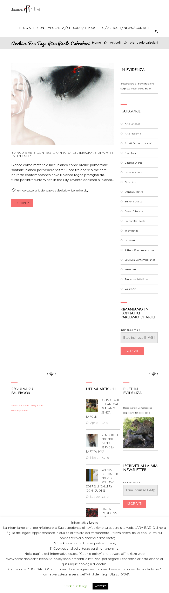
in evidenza (133, 70)
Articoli (114, 28)
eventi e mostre (134, 211)
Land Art (130, 240)
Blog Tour (130, 152)
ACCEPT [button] (100, 586)
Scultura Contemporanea (140, 259)
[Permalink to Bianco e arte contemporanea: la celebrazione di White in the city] (62, 144)
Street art (130, 269)
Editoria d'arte (133, 201)
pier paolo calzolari (144, 42)
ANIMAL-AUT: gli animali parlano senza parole (103, 408)
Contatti (143, 28)
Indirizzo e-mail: (130, 329)
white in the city (77, 190)
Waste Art (130, 288)
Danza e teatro (134, 191)
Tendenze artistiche (136, 279)
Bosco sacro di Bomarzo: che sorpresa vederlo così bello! (137, 410)
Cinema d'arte (133, 162)
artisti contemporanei (138, 143)
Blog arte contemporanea (41, 28)
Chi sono (74, 28)
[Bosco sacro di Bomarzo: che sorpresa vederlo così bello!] (138, 432)
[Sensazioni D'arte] (25, 9)
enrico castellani (28, 190)
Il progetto (95, 28)
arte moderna (133, 133)
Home (96, 42)
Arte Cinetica (132, 123)
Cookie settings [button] (75, 586)
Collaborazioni (133, 172)
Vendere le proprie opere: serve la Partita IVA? (102, 443)
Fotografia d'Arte (135, 220)
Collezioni (130, 182)
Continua (22, 203)
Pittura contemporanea (139, 250)
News (128, 28)
